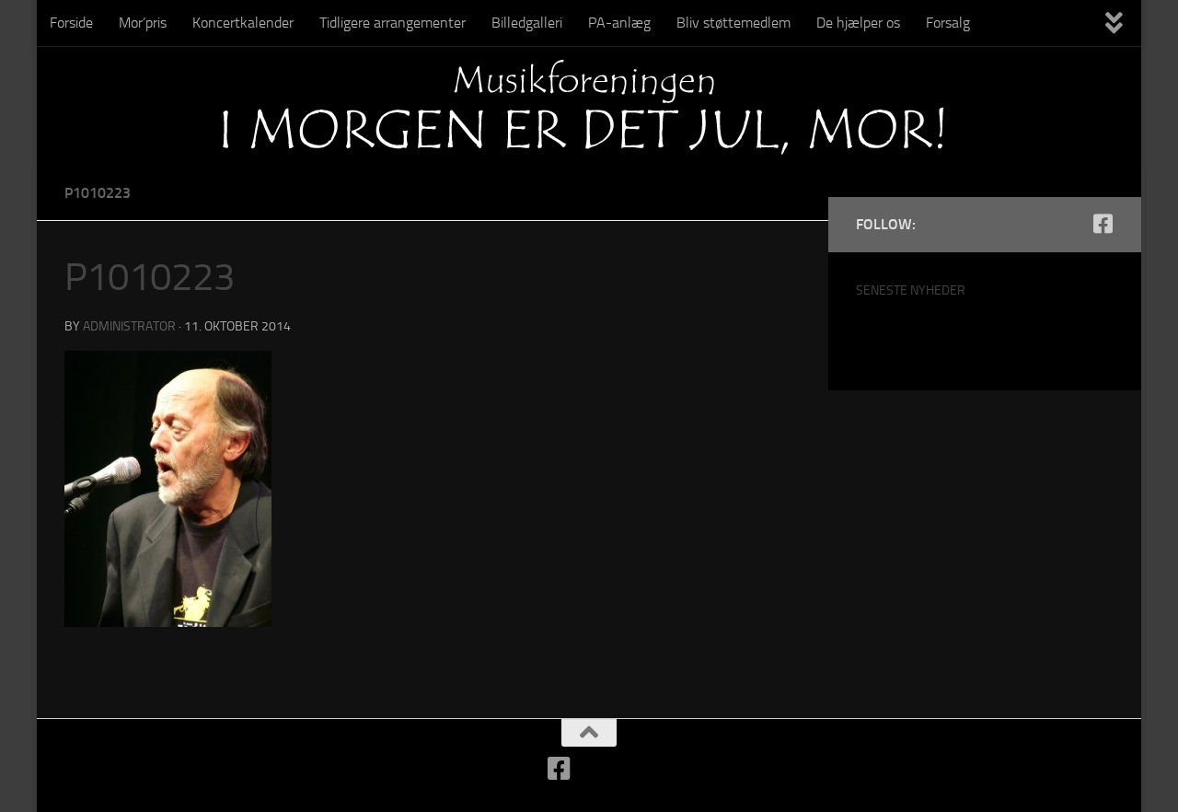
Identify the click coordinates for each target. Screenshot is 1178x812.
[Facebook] (1102, 224)
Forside (71, 22)
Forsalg (948, 22)
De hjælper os (858, 22)
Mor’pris (143, 22)
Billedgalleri (526, 22)
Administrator (129, 326)
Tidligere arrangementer (392, 22)
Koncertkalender (243, 22)
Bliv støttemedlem (733, 22)
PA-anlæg (619, 22)
